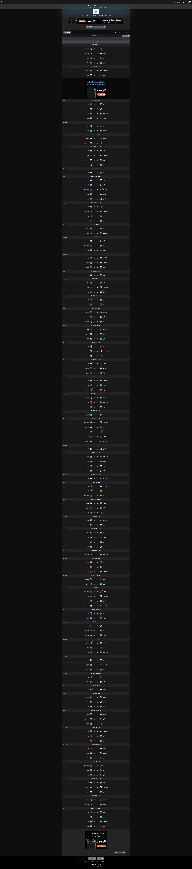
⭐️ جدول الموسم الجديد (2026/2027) (96, 27)
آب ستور (99, 858)
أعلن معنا (90, 861)
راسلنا (94, 861)
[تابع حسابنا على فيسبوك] (93, 864)
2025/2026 (67, 32)
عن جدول (105, 861)
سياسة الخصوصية (83, 861)
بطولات (95, 7)
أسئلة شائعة (99, 861)
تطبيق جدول (110, 861)
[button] (96, 48)
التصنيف (88, 7)
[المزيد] (1, 2)
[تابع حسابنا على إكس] (100, 864)
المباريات (116, 32)
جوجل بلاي (91, 858)
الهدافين (121, 32)
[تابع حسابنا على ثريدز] (98, 864)
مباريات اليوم (102, 7)
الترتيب (126, 32)
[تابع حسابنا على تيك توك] (95, 864)
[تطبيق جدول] (96, 21)
